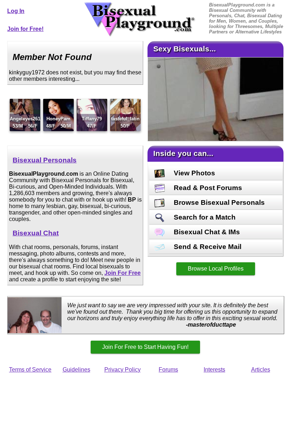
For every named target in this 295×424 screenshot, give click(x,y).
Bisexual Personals (45, 160)
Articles (260, 370)
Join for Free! (25, 29)
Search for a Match (204, 217)
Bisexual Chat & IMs (206, 232)
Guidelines (76, 370)
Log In (15, 11)
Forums (168, 370)
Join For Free (122, 273)
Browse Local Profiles (216, 269)
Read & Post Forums (207, 188)
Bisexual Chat (36, 233)
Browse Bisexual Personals (218, 202)
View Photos (193, 173)
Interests (214, 370)
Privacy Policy (122, 370)
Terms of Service (30, 370)
